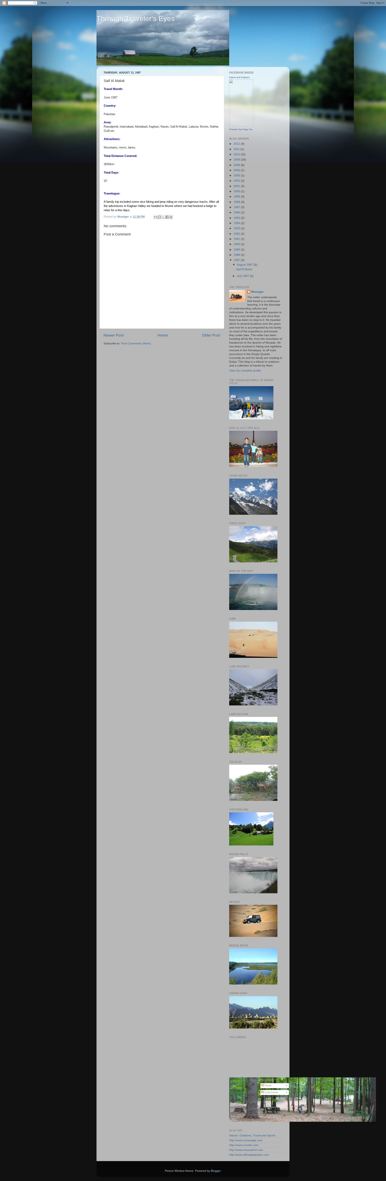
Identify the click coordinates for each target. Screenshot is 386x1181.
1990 (237, 244)
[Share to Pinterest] (171, 217)
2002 (237, 180)
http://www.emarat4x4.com (246, 1149)
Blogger (216, 1170)
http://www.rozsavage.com (246, 1140)
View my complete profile (245, 370)
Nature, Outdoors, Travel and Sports (252, 1135)
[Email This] (156, 217)
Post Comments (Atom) (136, 343)
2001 (237, 186)
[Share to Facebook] (167, 217)
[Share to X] (163, 217)
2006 (237, 170)
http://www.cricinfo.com (243, 1145)
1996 (237, 212)
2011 (237, 149)
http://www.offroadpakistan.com (249, 1154)
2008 (237, 165)
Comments (271, 1092)
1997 (237, 207)
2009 (237, 159)
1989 (237, 249)
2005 (237, 175)
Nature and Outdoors (239, 77)
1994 (237, 223)
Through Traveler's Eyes (135, 18)
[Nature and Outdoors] (241, 125)
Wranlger (257, 291)
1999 (237, 196)
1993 (237, 228)
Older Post (211, 335)
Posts (267, 1085)
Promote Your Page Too (240, 129)
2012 (237, 143)
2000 (237, 191)
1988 (237, 254)
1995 (237, 217)
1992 (237, 233)
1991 (237, 238)
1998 (237, 202)
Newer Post (114, 335)
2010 (237, 154)
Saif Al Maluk (244, 269)
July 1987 (243, 275)
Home (163, 335)
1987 (237, 260)
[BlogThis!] (159, 217)
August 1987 (245, 264)
